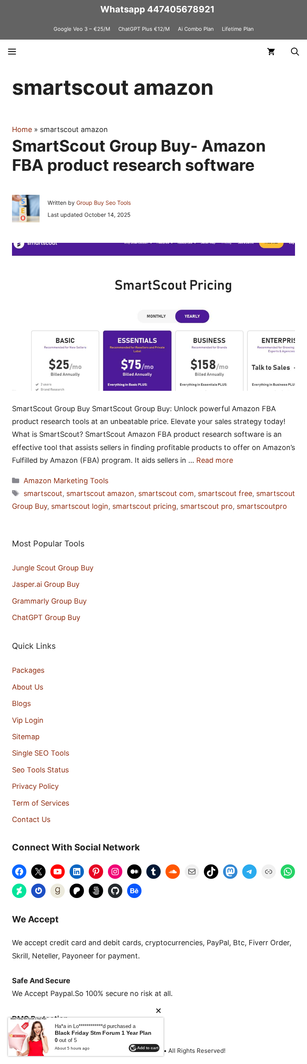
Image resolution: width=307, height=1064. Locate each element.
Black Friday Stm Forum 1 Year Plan (103, 1033)
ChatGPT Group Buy (46, 617)
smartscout (43, 493)
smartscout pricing (144, 506)
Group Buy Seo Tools (103, 202)
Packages (28, 670)
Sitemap (26, 736)
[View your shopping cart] (271, 52)
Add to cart (147, 1048)
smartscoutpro (262, 506)
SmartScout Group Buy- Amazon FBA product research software (139, 155)
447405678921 (181, 9)
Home (22, 129)
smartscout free (225, 493)
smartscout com (166, 493)
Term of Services (40, 803)
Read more (214, 460)
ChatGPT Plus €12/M (144, 29)
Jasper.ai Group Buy (46, 584)
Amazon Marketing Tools (66, 480)
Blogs (21, 703)
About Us (27, 687)
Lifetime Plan (238, 29)
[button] (295, 52)
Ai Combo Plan (196, 29)
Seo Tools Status (40, 770)
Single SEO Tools (40, 753)
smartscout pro (206, 506)
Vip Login (28, 720)
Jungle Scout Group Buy (53, 568)
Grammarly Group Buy (49, 601)
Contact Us (31, 819)
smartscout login (79, 506)
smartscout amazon (100, 493)
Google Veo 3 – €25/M (82, 29)
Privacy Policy (35, 786)
